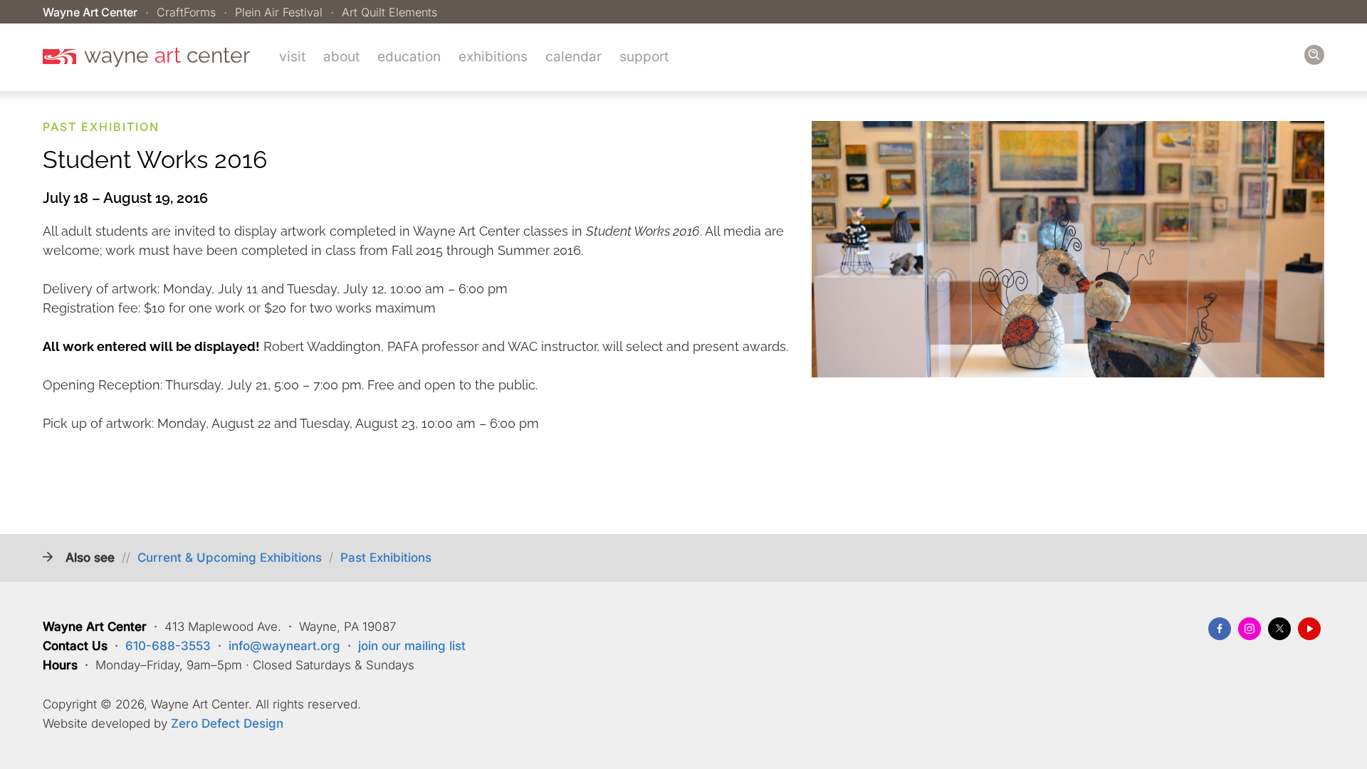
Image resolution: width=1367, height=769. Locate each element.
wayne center (167, 55)
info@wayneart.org (284, 646)
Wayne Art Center (90, 12)
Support (644, 56)
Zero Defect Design (227, 723)
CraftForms (186, 12)
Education (409, 56)
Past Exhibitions (385, 557)
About (341, 56)
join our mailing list (412, 646)
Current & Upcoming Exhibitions (229, 557)
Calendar (573, 56)
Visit (292, 56)
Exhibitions (493, 56)
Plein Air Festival (279, 12)
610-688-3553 (168, 646)
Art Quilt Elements (389, 12)
